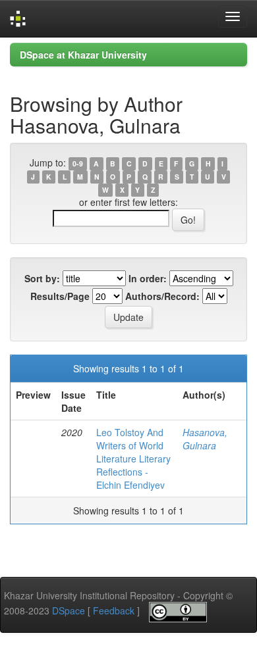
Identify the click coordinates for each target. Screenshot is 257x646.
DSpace (68, 610)
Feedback (113, 610)
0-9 (77, 163)
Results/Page (60, 296)
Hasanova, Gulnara (205, 439)
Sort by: (42, 278)
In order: (147, 278)
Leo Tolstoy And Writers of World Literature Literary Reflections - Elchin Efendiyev (133, 458)
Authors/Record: (162, 296)
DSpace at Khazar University (83, 54)
